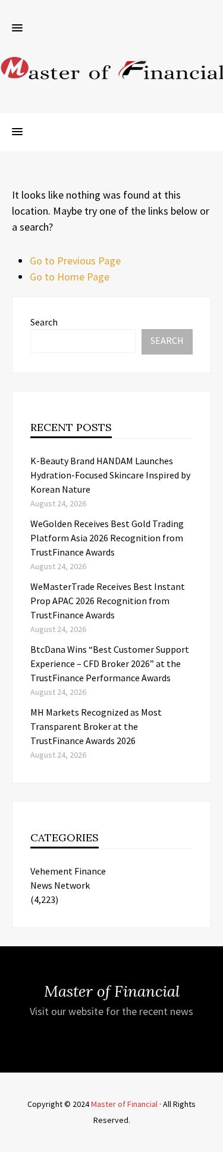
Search (44, 322)
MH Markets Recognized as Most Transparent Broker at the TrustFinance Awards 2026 (96, 726)
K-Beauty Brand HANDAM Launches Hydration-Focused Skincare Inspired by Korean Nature (110, 475)
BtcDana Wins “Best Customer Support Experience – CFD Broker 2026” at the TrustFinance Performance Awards (109, 663)
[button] (17, 28)
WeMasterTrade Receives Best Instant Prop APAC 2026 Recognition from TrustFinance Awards (107, 600)
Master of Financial (124, 1104)
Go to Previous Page (75, 260)
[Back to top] (211, 1140)
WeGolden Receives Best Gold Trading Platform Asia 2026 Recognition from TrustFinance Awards (107, 538)
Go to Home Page (69, 276)
